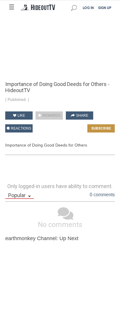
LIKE (21, 115)
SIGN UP (104, 8)
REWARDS (51, 115)
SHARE (81, 115)
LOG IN (88, 8)
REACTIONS (20, 128)
